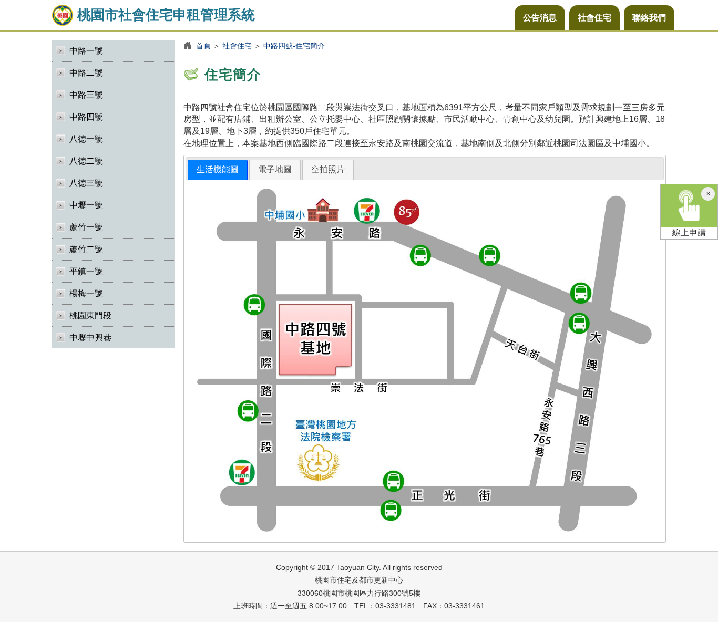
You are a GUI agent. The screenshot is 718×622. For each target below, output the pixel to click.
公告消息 (540, 17)
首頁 (203, 46)
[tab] (218, 170)
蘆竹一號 (86, 227)
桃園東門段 (90, 315)
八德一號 (86, 138)
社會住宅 (594, 17)
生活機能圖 (218, 169)
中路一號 (86, 50)
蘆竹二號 (86, 249)
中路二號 (86, 72)
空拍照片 (328, 169)
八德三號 (86, 183)
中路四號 (86, 116)
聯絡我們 (649, 17)
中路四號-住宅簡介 (294, 46)
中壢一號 (86, 205)
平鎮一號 (86, 271)
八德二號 (86, 161)
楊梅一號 (86, 293)
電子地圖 (275, 169)
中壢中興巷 (90, 337)
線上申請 (689, 232)
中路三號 (86, 94)
